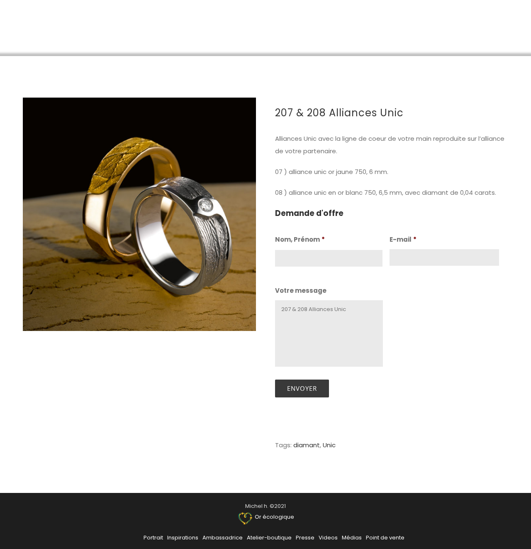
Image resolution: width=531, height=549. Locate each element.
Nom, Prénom (300, 239)
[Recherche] (505, 27)
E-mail (403, 239)
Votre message (300, 291)
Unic (329, 445)
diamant (306, 445)
